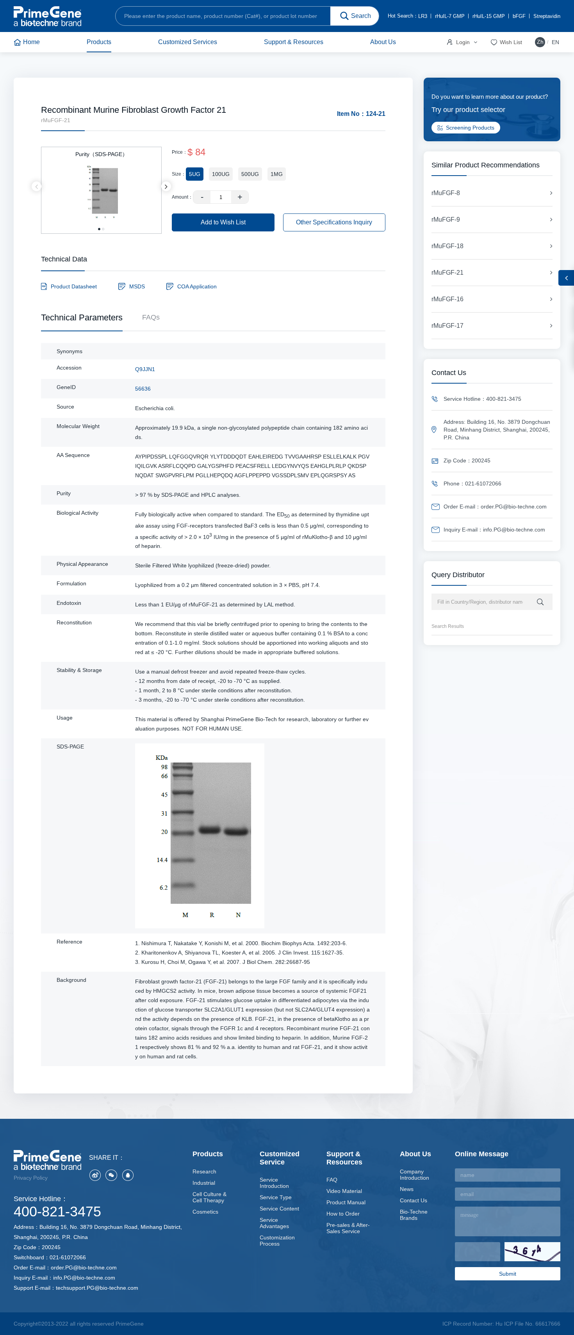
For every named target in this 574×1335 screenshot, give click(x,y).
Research (204, 1171)
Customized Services (187, 42)
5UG (194, 174)
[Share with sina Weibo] (95, 1175)
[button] (36, 186)
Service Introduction (274, 1183)
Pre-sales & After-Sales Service (348, 1228)
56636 (143, 389)
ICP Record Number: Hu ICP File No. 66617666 (501, 1324)
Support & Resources (293, 42)
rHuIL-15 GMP (488, 16)
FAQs (151, 317)
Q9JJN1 (145, 369)
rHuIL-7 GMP (450, 16)
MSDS (137, 286)
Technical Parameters (82, 317)
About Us (383, 42)
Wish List (506, 42)
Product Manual (345, 1202)
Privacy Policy (31, 1178)
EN (555, 42)
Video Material (344, 1191)
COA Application (197, 286)
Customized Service (279, 1158)
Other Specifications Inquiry (334, 222)
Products (99, 42)
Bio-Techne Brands (414, 1215)
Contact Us (413, 1200)
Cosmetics (205, 1212)
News (407, 1189)
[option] (101, 186)
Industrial (204, 1183)
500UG (250, 174)
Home (31, 42)
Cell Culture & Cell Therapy (209, 1197)
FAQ (331, 1180)
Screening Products (470, 127)
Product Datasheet (74, 286)
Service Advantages (274, 1223)
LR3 (422, 16)
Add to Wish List (223, 222)
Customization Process (277, 1240)
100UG (221, 174)
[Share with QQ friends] (128, 1175)
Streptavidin (546, 16)
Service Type (276, 1197)
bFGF (519, 16)
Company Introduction (414, 1174)
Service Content (279, 1208)
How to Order (343, 1214)
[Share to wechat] (111, 1175)
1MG (277, 174)
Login (458, 42)
